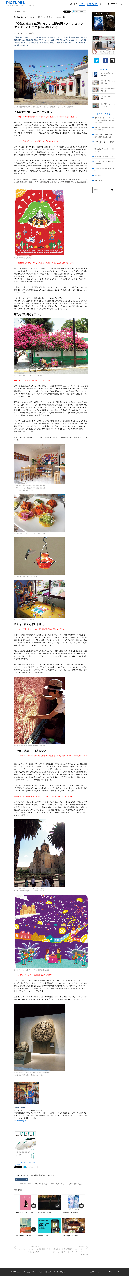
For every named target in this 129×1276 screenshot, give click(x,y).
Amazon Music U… (44, 1235)
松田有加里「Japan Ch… (46, 1212)
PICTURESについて (16, 1272)
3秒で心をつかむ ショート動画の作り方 (104, 143)
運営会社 (62, 1272)
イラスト (82, 4)
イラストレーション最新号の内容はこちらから (38, 1175)
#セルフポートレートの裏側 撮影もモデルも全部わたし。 (104, 136)
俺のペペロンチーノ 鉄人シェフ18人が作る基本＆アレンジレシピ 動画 (104, 120)
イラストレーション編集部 (24, 33)
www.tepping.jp (20, 1121)
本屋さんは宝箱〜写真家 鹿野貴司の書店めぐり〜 (105, 128)
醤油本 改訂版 (99, 180)
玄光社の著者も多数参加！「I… (24, 1235)
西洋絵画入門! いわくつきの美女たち (104, 150)
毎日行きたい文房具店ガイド (104, 156)
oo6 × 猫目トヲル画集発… (70, 1212)
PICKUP (114, 4)
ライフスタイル (92, 4)
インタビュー (99, 176)
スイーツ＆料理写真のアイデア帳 (104, 170)
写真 (70, 4)
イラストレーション (22, 1180)
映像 (75, 4)
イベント (103, 4)
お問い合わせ (26, 1272)
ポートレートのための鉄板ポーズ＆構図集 (104, 162)
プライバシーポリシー (38, 1272)
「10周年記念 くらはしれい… (24, 1212)
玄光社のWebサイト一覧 (51, 1272)
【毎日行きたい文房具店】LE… (72, 1235)
